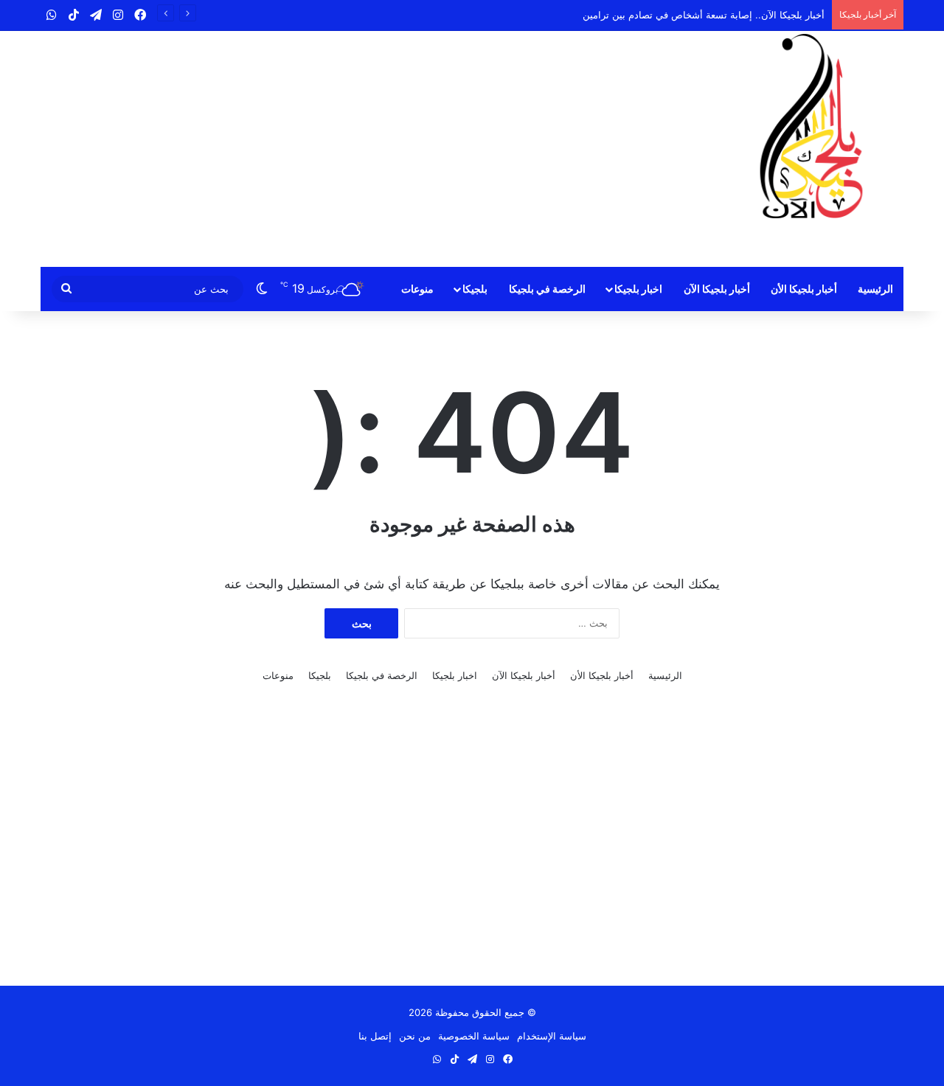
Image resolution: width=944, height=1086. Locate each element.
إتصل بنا (375, 1036)
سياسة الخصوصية (474, 1036)
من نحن (415, 1036)
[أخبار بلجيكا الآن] (811, 126)
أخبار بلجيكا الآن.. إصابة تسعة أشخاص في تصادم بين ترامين (704, 15)
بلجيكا (474, 288)
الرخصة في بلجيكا (547, 288)
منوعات (417, 288)
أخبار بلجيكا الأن (804, 288)
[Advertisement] (324, 149)
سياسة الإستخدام (551, 1036)
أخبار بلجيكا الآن (717, 288)
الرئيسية (875, 288)
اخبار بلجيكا (638, 288)
